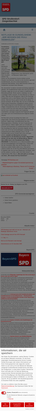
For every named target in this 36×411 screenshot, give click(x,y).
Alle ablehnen (5, 404)
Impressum (4, 388)
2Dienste (10, 399)
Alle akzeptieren (29, 404)
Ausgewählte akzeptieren (17, 404)
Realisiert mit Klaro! (29, 409)
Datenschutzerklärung (7, 386)
